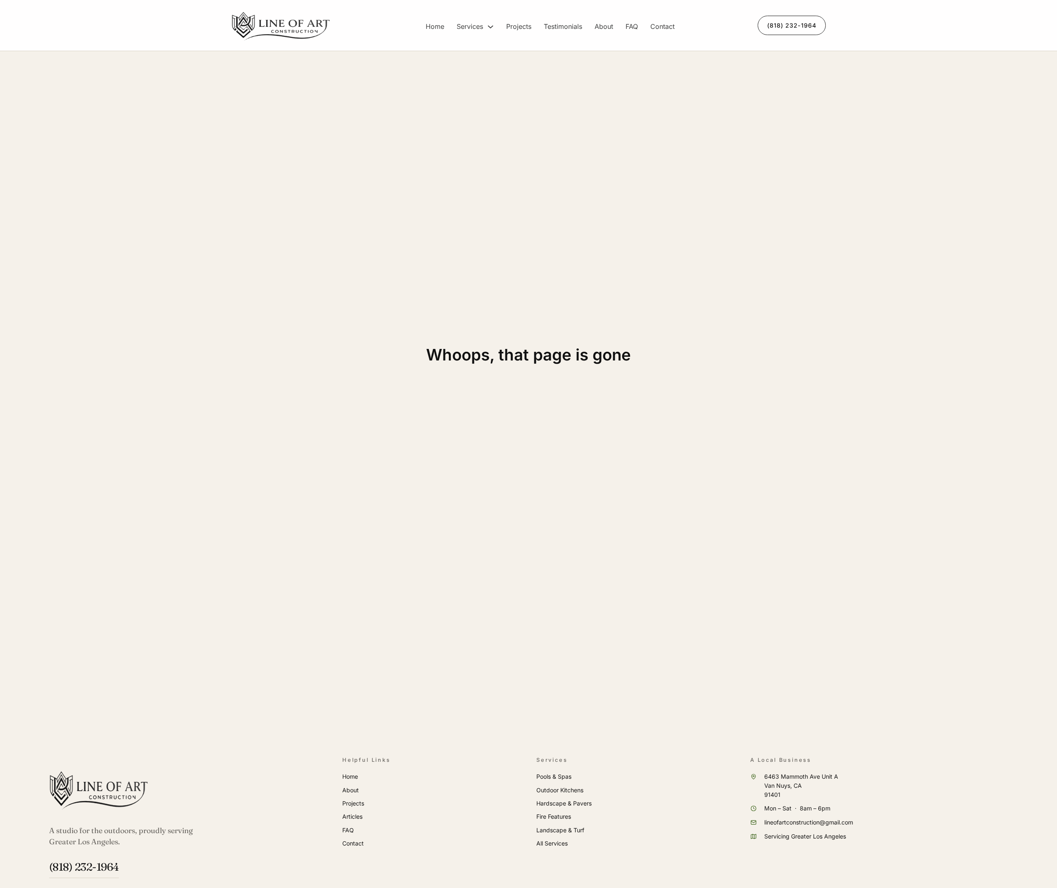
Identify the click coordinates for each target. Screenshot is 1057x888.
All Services (552, 843)
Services (470, 26)
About (604, 26)
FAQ (632, 26)
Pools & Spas (553, 776)
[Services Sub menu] (490, 27)
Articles (352, 816)
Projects (518, 26)
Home (435, 26)
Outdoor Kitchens (559, 790)
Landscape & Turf (560, 830)
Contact (662, 26)
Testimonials (563, 26)
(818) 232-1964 (791, 25)
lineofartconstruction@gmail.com (808, 822)
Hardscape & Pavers (564, 803)
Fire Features (553, 816)
